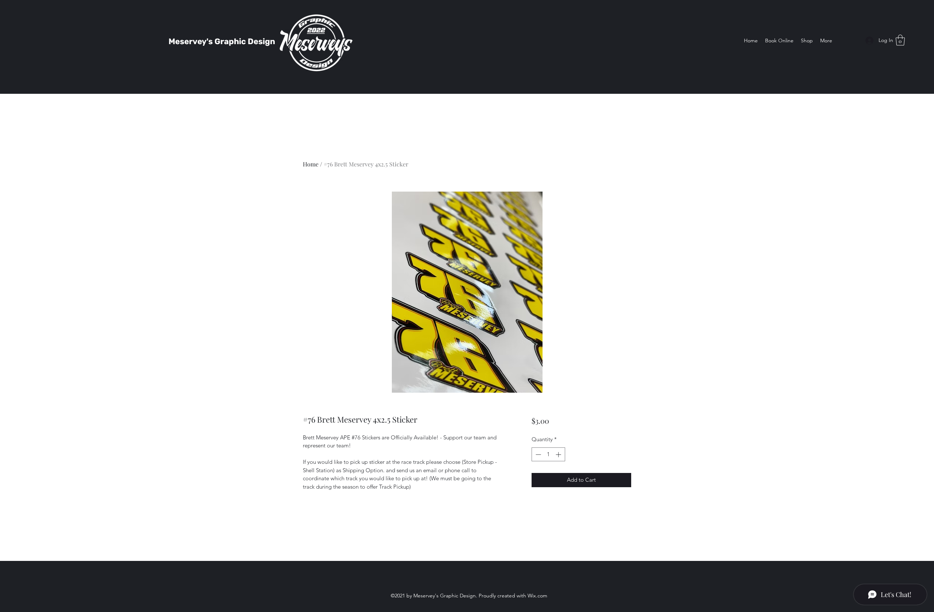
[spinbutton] (548, 454)
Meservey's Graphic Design (222, 41)
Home (311, 164)
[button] (900, 40)
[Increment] (559, 454)
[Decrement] (538, 454)
